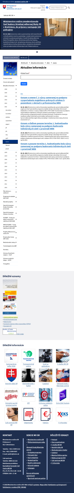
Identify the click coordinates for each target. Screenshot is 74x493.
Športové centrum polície (36, 478)
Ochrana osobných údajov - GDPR (8, 259)
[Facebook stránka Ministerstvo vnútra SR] (47, 7)
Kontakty (5, 249)
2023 (6, 99)
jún (6, 131)
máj (6, 135)
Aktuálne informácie (8, 86)
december (8, 110)
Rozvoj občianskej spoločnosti (32, 474)
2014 (6, 173)
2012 (6, 180)
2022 (6, 103)
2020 (6, 152)
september (9, 120)
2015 (6, 170)
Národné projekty (8, 202)
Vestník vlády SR (57, 447)
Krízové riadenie (33, 466)
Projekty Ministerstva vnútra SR (9, 232)
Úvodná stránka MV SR (11, 58)
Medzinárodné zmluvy (9, 242)
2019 (6, 156)
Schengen (31, 468)
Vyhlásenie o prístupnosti (57, 485)
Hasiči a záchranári (34, 463)
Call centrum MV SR (58, 460)
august (7, 124)
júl (6, 127)
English (42, 6)
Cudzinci (54, 453)
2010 (6, 187)
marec (7, 142)
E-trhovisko (56, 463)
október (8, 117)
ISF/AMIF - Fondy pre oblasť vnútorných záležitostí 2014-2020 (9, 219)
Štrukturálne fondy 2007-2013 (8, 238)
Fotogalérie (6, 264)
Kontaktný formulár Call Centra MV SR (11, 467)
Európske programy (34, 452)
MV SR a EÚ (24, 58)
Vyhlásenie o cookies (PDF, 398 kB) (14, 487)
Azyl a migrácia (33, 458)
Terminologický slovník (9, 246)
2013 (6, 177)
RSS (22, 94)
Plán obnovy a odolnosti (7, 192)
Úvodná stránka (7, 78)
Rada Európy (7, 322)
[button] (9, 15)
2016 (6, 166)
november (8, 113)
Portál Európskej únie (10, 319)
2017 (6, 163)
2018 (6, 159)
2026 (6, 89)
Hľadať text (25, 73)
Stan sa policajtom (58, 442)
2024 (6, 96)
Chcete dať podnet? (8, 82)
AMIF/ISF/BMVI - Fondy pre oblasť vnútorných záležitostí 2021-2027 (9, 226)
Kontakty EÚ (7, 326)
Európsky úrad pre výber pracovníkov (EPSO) (17, 324)
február (8, 145)
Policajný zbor (33, 455)
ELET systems (34, 485)
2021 (6, 107)
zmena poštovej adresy (11, 317)
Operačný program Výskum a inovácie (8, 213)
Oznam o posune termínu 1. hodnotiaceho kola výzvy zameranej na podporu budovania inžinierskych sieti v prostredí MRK (46, 146)
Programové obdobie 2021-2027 (9, 197)
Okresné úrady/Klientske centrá (35, 448)
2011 (6, 184)
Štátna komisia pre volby (36, 442)
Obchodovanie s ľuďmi (59, 450)
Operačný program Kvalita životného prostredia (8, 207)
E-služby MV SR (57, 445)
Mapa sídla (43, 485)
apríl (7, 138)
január (7, 149)
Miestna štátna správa (59, 455)
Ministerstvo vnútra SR (36, 440)
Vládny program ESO (59, 458)
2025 (6, 92)
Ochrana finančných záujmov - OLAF (8, 254)
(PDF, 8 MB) (20, 334)
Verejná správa (33, 460)
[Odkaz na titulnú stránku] (13, 7)
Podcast (54, 440)
